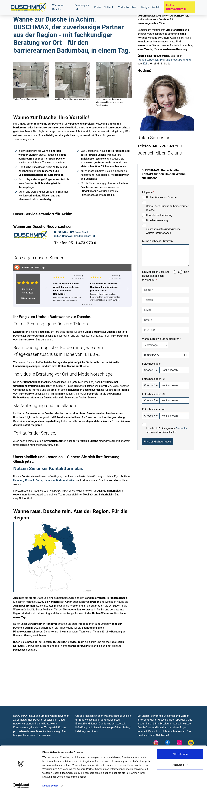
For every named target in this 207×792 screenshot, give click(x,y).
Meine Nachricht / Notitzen (157, 241)
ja (179, 271)
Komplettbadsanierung (159, 215)
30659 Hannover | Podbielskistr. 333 (75, 236)
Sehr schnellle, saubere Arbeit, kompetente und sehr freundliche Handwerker (66, 288)
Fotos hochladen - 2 (153, 378)
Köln (71, 480)
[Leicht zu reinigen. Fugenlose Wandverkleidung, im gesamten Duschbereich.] (114, 80)
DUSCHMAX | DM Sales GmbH (71, 232)
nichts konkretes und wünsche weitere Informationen (163, 231)
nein (186, 271)
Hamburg (18, 480)
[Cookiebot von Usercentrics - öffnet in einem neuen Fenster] (21, 785)
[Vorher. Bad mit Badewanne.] (31, 80)
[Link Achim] (28, 7)
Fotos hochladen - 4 (153, 409)
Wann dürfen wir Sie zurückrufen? (161, 338)
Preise (97, 7)
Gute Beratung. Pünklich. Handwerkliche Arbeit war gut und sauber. (104, 287)
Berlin (39, 480)
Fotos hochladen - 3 (153, 394)
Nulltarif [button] (109, 7)
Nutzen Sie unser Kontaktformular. (48, 468)
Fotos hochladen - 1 (153, 363)
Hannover (49, 480)
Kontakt (156, 7)
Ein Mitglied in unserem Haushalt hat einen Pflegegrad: (155, 275)
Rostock (30, 480)
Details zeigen (50, 785)
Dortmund (62, 480)
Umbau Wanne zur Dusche (161, 197)
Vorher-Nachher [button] (127, 7)
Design (145, 7)
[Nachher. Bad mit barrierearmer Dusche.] (72, 80)
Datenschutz (182, 428)
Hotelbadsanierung (157, 220)
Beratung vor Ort (82, 7)
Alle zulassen (180, 754)
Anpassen (178, 764)
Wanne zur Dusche (58, 7)
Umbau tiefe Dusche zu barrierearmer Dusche (167, 208)
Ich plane (148, 192)
